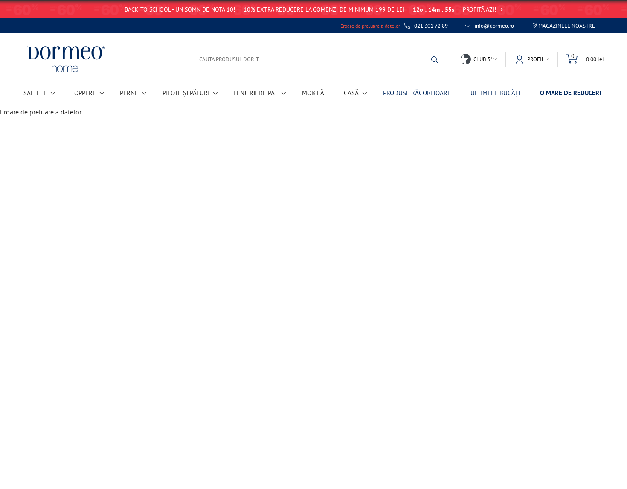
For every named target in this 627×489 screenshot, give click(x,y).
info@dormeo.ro (494, 26)
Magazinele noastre (566, 25)
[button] (437, 60)
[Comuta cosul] (580, 59)
